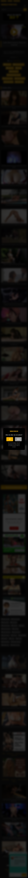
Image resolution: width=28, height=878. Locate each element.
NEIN (18, 439)
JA (10, 439)
